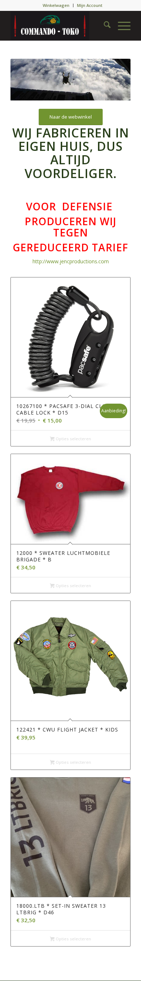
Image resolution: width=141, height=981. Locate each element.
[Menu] (121, 25)
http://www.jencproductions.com (71, 261)
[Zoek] (104, 25)
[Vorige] (27, 80)
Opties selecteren (73, 438)
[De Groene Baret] (58, 25)
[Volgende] (114, 80)
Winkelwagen (56, 5)
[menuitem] (56, 5)
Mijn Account (89, 5)
